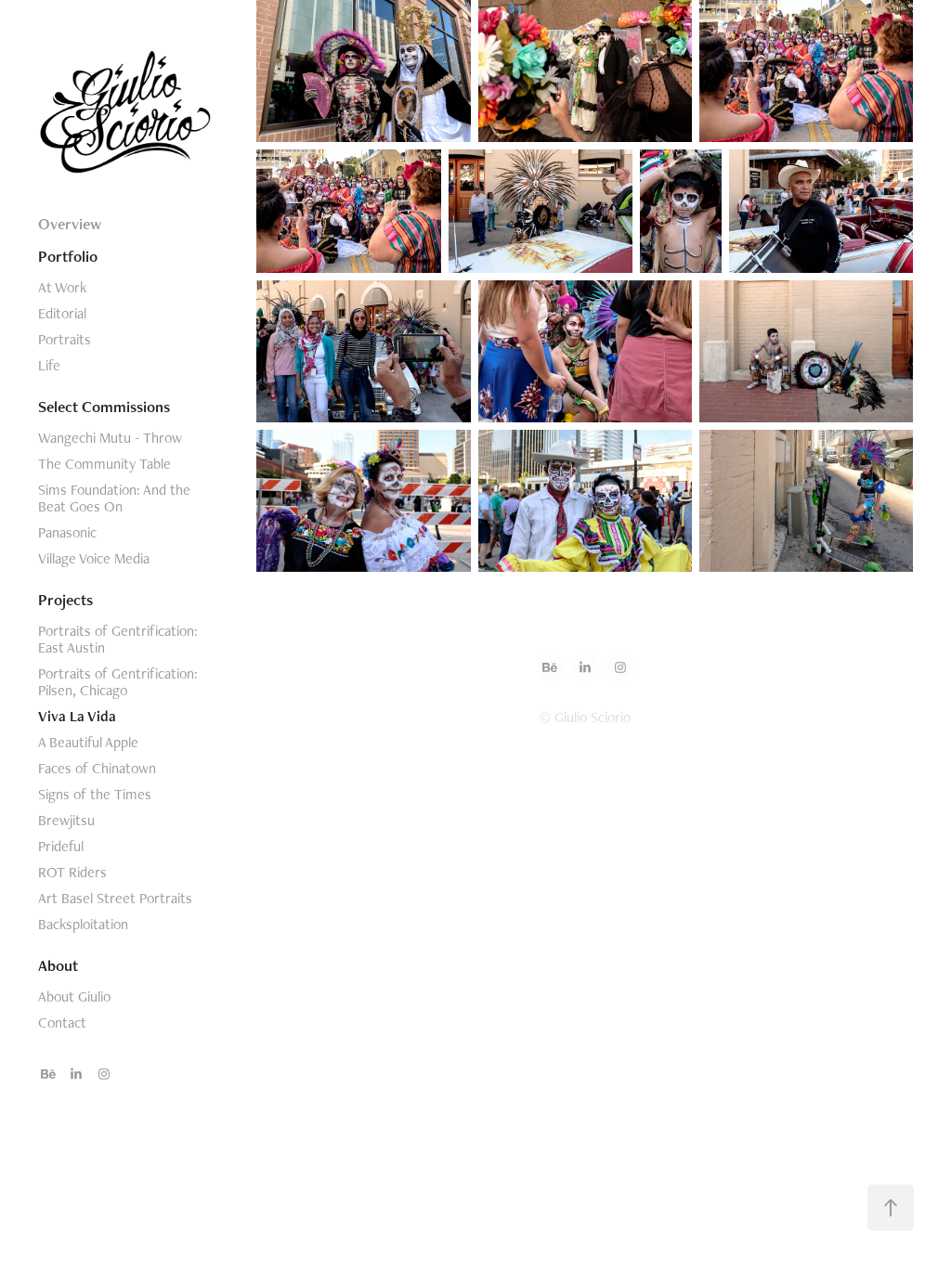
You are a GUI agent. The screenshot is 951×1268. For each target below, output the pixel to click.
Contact (62, 1022)
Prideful (61, 846)
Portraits (64, 339)
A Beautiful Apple (88, 742)
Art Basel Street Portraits (115, 898)
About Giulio (74, 996)
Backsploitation (83, 924)
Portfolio (68, 256)
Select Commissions (104, 406)
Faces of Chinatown (97, 768)
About (58, 965)
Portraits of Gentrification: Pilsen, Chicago (118, 682)
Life (49, 365)
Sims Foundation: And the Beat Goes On (114, 498)
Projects (65, 599)
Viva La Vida (77, 716)
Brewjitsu (66, 820)
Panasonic (67, 532)
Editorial (62, 313)
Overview (69, 223)
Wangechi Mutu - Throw (110, 437)
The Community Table (104, 463)
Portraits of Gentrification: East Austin (118, 639)
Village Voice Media (94, 558)
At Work (62, 287)
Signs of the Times (94, 794)
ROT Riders (72, 872)
